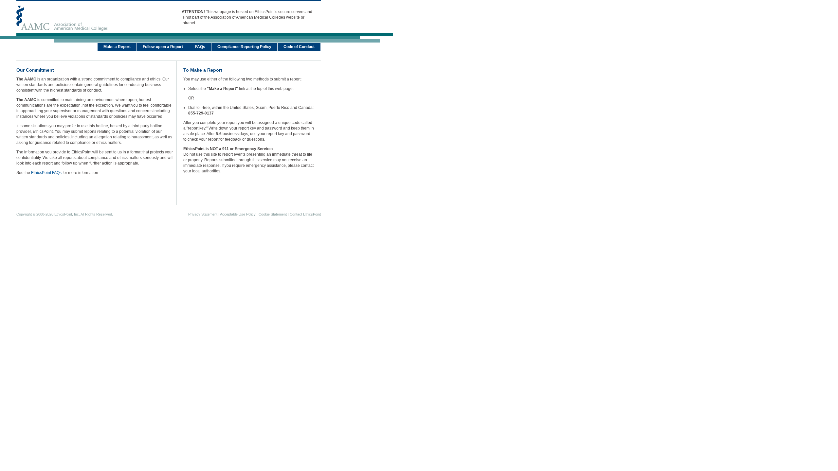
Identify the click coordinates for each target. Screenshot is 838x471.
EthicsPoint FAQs (46, 172)
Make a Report (117, 46)
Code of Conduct (299, 46)
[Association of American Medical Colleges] (61, 18)
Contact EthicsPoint (305, 214)
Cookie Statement (273, 214)
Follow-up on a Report (163, 46)
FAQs (200, 46)
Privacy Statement (202, 214)
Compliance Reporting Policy (244, 46)
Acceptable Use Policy (238, 214)
